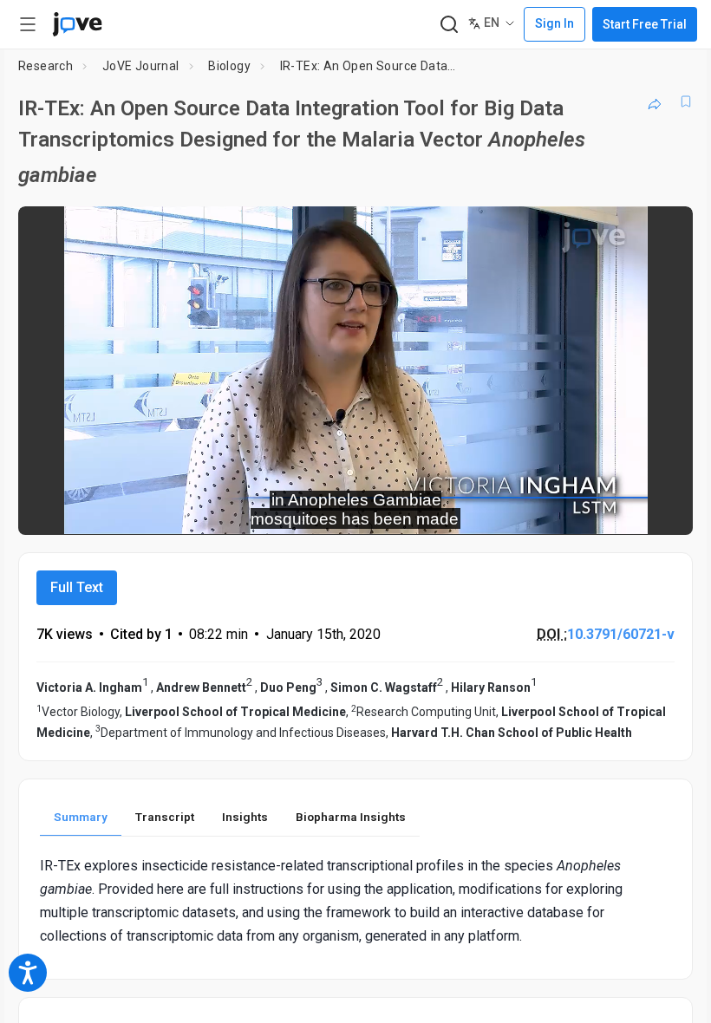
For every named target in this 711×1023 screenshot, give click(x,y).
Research (45, 66)
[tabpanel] (355, 901)
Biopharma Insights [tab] (351, 817)
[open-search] (448, 24)
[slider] (277, 510)
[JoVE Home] (77, 24)
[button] (665, 230)
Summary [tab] (81, 817)
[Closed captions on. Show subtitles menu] (660, 509)
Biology (229, 66)
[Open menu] (28, 24)
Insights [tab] (245, 817)
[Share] (655, 101)
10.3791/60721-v (621, 634)
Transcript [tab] (164, 817)
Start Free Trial (645, 24)
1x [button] (624, 509)
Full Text (76, 587)
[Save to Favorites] (686, 101)
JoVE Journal (140, 66)
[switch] (525, 510)
